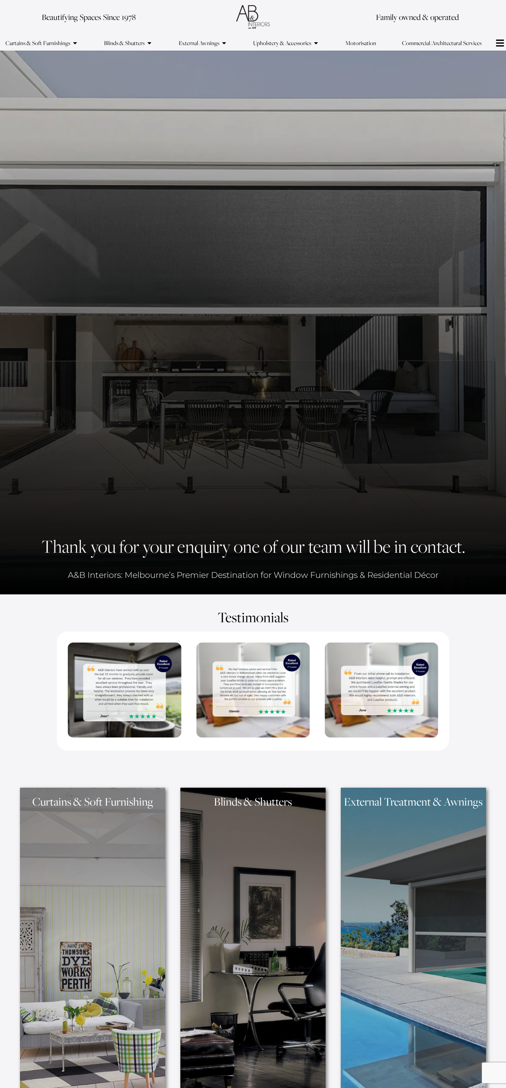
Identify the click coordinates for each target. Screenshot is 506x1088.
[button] (500, 43)
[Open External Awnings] (224, 43)
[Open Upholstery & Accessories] (316, 43)
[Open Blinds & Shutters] (149, 43)
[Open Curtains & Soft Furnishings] (75, 43)
